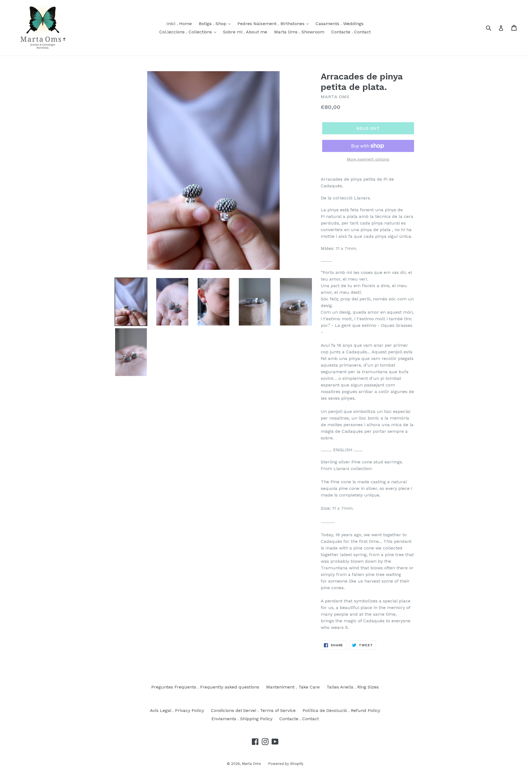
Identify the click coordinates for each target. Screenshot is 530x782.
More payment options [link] (368, 159)
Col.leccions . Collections (186, 31)
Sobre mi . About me (245, 31)
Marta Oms (251, 764)
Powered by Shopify (285, 764)
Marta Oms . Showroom (299, 31)
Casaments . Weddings (340, 23)
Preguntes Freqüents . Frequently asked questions (205, 687)
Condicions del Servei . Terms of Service (253, 710)
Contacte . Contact (351, 31)
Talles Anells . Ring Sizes (353, 687)
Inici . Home (179, 23)
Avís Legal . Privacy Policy (177, 710)
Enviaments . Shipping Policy (241, 718)
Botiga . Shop (213, 23)
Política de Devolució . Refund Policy (341, 710)
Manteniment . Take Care (293, 687)
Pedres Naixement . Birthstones (271, 23)
